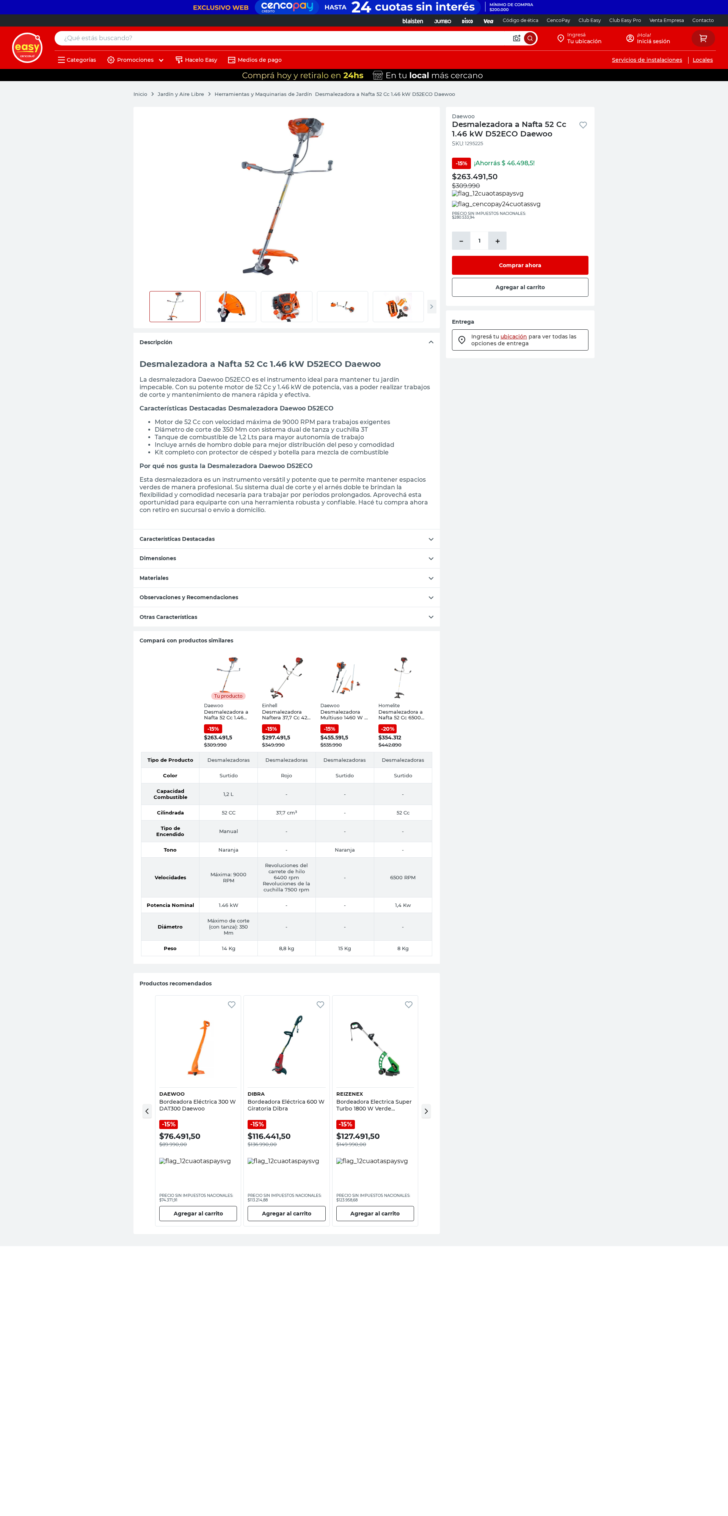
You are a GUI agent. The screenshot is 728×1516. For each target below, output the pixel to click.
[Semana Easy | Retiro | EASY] (364, 75)
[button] (147, 1111)
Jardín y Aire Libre (181, 94)
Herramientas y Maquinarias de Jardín (263, 94)
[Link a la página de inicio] (144, 94)
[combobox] (296, 38)
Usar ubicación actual (635, 117)
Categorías (81, 59)
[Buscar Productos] (530, 38)
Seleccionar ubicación (535, 117)
